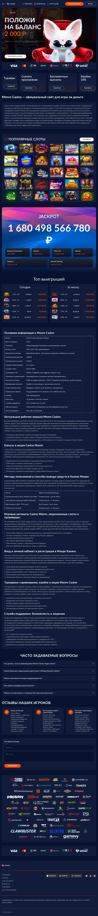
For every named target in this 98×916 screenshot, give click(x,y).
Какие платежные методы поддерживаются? (23, 678)
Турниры (6, 887)
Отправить (12, 766)
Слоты (5, 878)
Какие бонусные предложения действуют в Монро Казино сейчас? (32, 671)
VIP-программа (9, 890)
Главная (6, 875)
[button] (3, 4)
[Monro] (11, 4)
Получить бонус (15, 56)
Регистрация (74, 4)
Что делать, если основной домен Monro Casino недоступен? (29, 664)
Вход (90, 4)
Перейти (11, 86)
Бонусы (6, 884)
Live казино (8, 881)
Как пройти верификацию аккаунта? (19, 686)
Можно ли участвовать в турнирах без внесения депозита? (28, 693)
